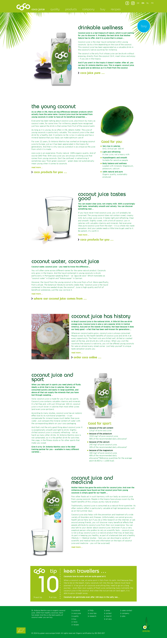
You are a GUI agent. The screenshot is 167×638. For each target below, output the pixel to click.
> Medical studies (88, 538)
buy (102, 9)
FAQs (91, 610)
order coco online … (87, 357)
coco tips (93, 613)
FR (152, 3)
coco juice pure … (92, 73)
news (75, 622)
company (88, 9)
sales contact (127, 610)
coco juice (38, 9)
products (71, 9)
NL (147, 3)
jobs (123, 616)
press (108, 610)
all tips (54, 597)
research (93, 616)
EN (143, 3)
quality (55, 9)
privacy (109, 619)
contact (108, 613)
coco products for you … (50, 172)
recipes (116, 9)
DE (138, 3)
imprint (108, 616)
